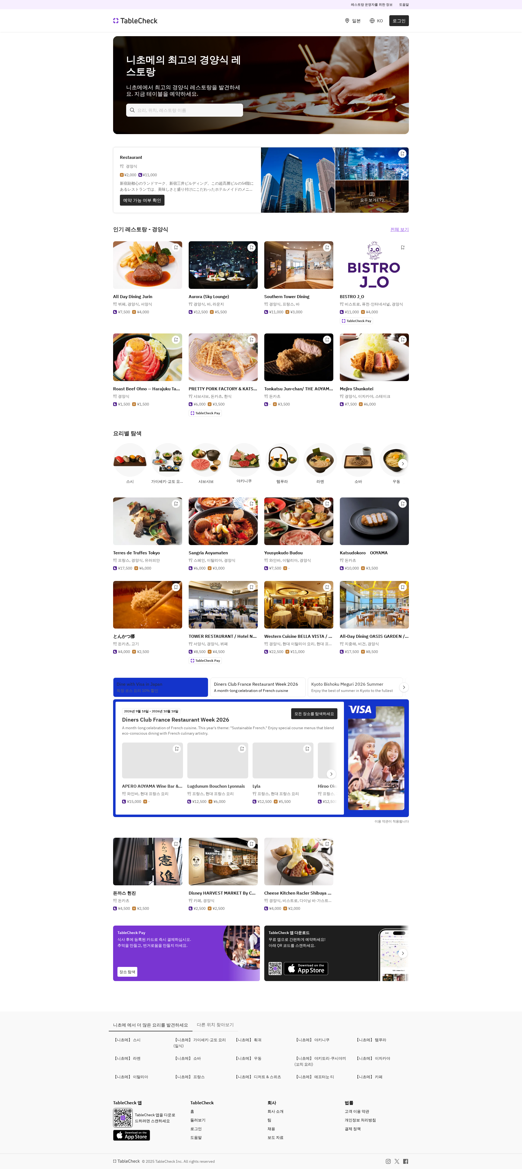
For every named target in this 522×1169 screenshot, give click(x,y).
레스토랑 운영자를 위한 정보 (372, 4)
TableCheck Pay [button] (359, 321)
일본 (356, 20)
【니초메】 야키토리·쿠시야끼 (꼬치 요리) (320, 1061)
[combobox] (184, 110)
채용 (271, 1128)
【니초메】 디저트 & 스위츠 (257, 1076)
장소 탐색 (127, 971)
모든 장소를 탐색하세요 (314, 713)
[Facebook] (405, 1161)
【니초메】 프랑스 (189, 1076)
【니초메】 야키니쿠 (312, 1039)
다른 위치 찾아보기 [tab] (215, 1024)
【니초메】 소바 (187, 1058)
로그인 (399, 20)
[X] (397, 1161)
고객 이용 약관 (357, 1111)
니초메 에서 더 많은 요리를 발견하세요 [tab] (150, 1025)
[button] (135, 304)
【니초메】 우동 (248, 1058)
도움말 (404, 4)
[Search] (132, 110)
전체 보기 (399, 229)
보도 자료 (276, 1137)
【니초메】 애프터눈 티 (314, 1076)
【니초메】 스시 (127, 1039)
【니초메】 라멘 (127, 1058)
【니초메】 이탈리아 (130, 1076)
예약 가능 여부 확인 (142, 200)
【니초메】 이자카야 (372, 1058)
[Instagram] (388, 1161)
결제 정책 (353, 1128)
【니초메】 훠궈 (248, 1039)
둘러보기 (198, 1120)
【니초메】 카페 (369, 1076)
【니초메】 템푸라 (370, 1039)
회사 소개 (276, 1111)
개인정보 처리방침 (360, 1120)
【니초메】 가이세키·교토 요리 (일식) (199, 1042)
